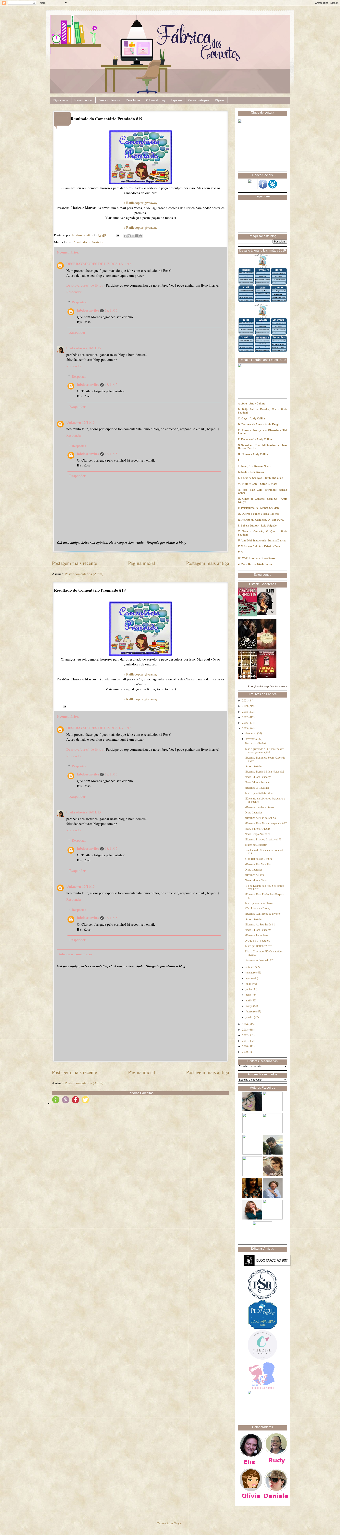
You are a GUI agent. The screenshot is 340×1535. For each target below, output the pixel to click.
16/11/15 (125, 263)
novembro (252, 738)
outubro (250, 967)
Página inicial (141, 563)
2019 (245, 706)
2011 (245, 1040)
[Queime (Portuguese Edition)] (266, 614)
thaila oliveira (76, 348)
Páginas (219, 100)
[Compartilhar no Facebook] (137, 236)
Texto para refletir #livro (259, 903)
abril (248, 1000)
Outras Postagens (198, 100)
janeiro (250, 1017)
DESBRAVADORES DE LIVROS (91, 263)
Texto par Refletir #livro (258, 946)
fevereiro (251, 1011)
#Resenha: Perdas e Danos (259, 807)
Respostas (79, 302)
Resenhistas (133, 100)
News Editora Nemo (256, 880)
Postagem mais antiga (207, 563)
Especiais (176, 100)
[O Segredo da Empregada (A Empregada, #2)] (266, 677)
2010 (245, 1046)
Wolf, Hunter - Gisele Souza (258, 558)
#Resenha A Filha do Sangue (260, 817)
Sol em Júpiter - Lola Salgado (259, 525)
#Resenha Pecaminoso (257, 935)
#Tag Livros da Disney (257, 908)
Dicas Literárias (253, 766)
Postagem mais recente (74, 563)
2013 (245, 1029)
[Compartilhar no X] (133, 236)
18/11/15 (111, 310)
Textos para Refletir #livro (259, 793)
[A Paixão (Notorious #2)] (266, 648)
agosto (249, 978)
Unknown (73, 422)
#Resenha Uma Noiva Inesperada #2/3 (266, 823)
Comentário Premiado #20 (259, 960)
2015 (245, 728)
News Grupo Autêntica (257, 834)
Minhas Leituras (83, 100)
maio (249, 994)
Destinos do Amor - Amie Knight (260, 424)
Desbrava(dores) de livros (84, 285)
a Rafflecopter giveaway (140, 202)
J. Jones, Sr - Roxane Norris (254, 466)
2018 (245, 711)
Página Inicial (60, 100)
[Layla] (247, 678)
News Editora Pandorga (258, 776)
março (249, 1006)
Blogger (178, 1523)
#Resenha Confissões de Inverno (263, 913)
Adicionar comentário (75, 954)
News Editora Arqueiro (258, 828)
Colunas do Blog (155, 100)
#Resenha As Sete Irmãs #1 (260, 924)
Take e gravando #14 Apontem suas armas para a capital (264, 751)
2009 (245, 1051)
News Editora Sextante (257, 782)
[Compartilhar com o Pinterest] (140, 236)
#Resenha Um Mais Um (258, 864)
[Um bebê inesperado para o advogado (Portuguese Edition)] (247, 648)
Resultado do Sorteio (88, 242)
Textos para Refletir (256, 743)
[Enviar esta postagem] (117, 235)
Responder (73, 291)
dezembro (251, 733)
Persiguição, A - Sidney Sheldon (260, 507)
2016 (245, 722)
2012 (245, 1035)
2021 (245, 700)
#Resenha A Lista (254, 874)
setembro (251, 972)
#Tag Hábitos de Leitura (258, 858)
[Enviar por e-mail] (126, 236)
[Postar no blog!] (129, 236)
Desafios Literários (109, 100)
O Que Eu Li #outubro (257, 940)
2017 (245, 717)
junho (249, 989)
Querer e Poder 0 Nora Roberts (260, 513)
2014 (245, 1024)
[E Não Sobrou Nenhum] (247, 615)
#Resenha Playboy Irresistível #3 (263, 839)
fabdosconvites (88, 310)
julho (249, 983)
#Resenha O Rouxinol (257, 787)
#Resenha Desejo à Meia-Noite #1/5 (265, 771)
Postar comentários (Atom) (84, 573)
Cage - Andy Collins (253, 418)
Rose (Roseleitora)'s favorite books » (267, 686)
